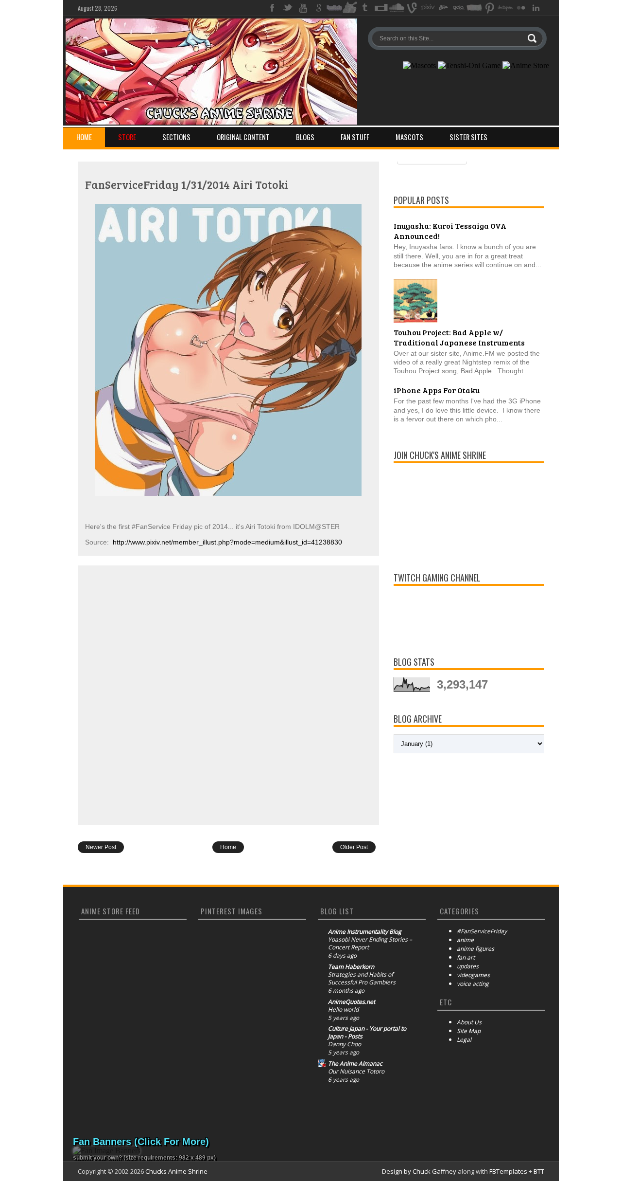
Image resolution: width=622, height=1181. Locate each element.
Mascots (409, 137)
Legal (464, 1040)
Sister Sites (468, 137)
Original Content (243, 137)
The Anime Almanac (355, 1064)
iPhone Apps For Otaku (437, 390)
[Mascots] (419, 65)
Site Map (469, 1031)
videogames (473, 975)
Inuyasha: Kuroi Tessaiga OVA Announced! (450, 230)
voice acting (473, 984)
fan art (466, 957)
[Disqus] (228, 694)
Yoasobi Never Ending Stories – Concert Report (370, 943)
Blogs (305, 137)
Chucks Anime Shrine (176, 1171)
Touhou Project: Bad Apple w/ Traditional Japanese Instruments (459, 337)
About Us (469, 1022)
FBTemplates (508, 1171)
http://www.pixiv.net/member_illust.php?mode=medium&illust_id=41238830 (227, 542)
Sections (176, 137)
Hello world (343, 1010)
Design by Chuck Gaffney (419, 1171)
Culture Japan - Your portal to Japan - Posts (367, 1032)
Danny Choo (344, 1044)
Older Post (354, 847)
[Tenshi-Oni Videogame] (469, 65)
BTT (539, 1171)
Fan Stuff (355, 137)
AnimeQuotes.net (351, 1002)
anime (465, 940)
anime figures (475, 949)
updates (468, 966)
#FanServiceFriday (482, 931)
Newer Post (101, 847)
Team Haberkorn (351, 967)
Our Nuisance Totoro (356, 1071)
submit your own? (97, 1157)
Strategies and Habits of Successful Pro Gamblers (362, 978)
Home (84, 137)
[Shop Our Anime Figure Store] (525, 65)
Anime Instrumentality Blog (364, 932)
